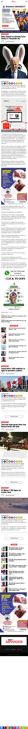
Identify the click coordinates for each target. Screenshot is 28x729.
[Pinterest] (12, 83)
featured (11, 312)
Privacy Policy (19, 649)
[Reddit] (7, 83)
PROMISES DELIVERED (14, 309)
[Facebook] (2, 83)
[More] (21, 83)
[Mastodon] (14, 83)
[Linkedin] (9, 83)
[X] (5, 83)
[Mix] (17, 83)
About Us (7, 649)
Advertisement (13, 649)
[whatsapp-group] (14, 281)
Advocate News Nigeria (10, 41)
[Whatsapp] (19, 83)
